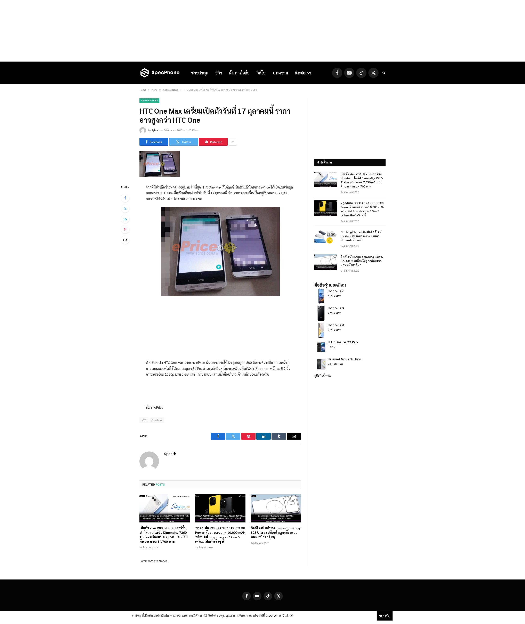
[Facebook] (125, 198)
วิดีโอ (261, 72)
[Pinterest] (125, 229)
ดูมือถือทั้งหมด (323, 375)
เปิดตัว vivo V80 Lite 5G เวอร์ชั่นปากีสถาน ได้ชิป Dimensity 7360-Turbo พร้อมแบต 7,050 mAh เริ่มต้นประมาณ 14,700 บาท (163, 534)
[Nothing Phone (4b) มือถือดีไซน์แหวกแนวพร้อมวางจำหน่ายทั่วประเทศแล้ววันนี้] (325, 237)
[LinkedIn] (125, 219)
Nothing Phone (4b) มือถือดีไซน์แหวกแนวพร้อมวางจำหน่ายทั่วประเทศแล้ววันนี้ (361, 236)
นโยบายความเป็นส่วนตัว (280, 615)
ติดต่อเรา (303, 72)
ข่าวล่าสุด (199, 72)
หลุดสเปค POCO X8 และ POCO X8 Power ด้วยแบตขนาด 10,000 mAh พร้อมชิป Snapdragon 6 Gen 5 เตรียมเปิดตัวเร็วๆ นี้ (220, 534)
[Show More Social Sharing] (233, 142)
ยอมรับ (384, 615)
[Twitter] (125, 208)
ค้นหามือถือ (239, 72)
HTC (144, 420)
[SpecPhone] (159, 73)
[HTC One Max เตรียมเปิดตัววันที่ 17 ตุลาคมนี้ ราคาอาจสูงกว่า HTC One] (159, 175)
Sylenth (156, 130)
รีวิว (218, 72)
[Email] (125, 240)
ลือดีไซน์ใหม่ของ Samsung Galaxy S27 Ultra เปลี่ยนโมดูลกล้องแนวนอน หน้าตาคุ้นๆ (276, 532)
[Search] (384, 73)
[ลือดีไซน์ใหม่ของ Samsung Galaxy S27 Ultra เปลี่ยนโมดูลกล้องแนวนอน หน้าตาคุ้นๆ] (276, 508)
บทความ (280, 72)
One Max (157, 420)
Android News (149, 100)
